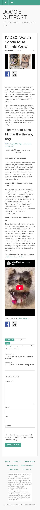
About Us (17, 461)
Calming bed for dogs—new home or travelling (19, 346)
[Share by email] (7, 81)
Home (7, 461)
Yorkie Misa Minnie (11, 349)
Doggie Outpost (14, 14)
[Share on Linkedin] (29, 74)
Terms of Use (29, 461)
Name (8, 407)
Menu (11, 2)
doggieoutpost (9, 50)
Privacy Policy (12, 466)
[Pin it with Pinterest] (22, 74)
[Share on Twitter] (14, 74)
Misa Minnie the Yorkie (15, 257)
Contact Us (27, 470)
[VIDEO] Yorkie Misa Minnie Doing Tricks (19, 365)
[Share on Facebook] (7, 74)
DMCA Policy (14, 470)
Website (8, 426)
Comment (9, 381)
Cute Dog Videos (20, 340)
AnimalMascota (23, 319)
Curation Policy (27, 466)
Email (7, 417)
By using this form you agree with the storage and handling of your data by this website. (19, 437)
